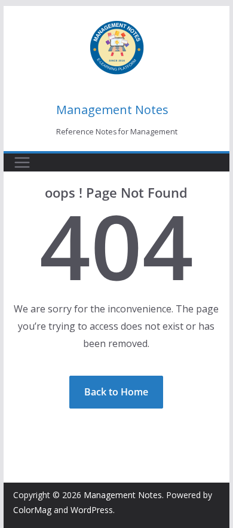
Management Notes (112, 110)
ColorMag (32, 509)
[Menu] (22, 162)
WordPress (91, 509)
